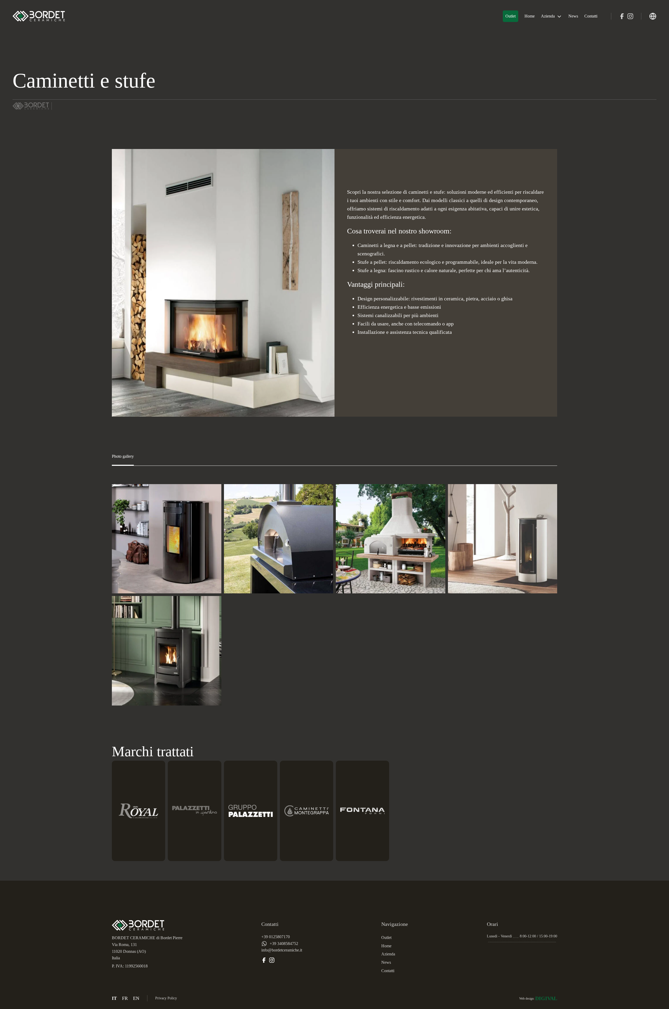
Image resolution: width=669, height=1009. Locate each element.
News (573, 16)
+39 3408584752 (284, 943)
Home (529, 16)
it (114, 998)
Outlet (510, 16)
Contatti (590, 16)
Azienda (548, 16)
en (136, 998)
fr (125, 998)
